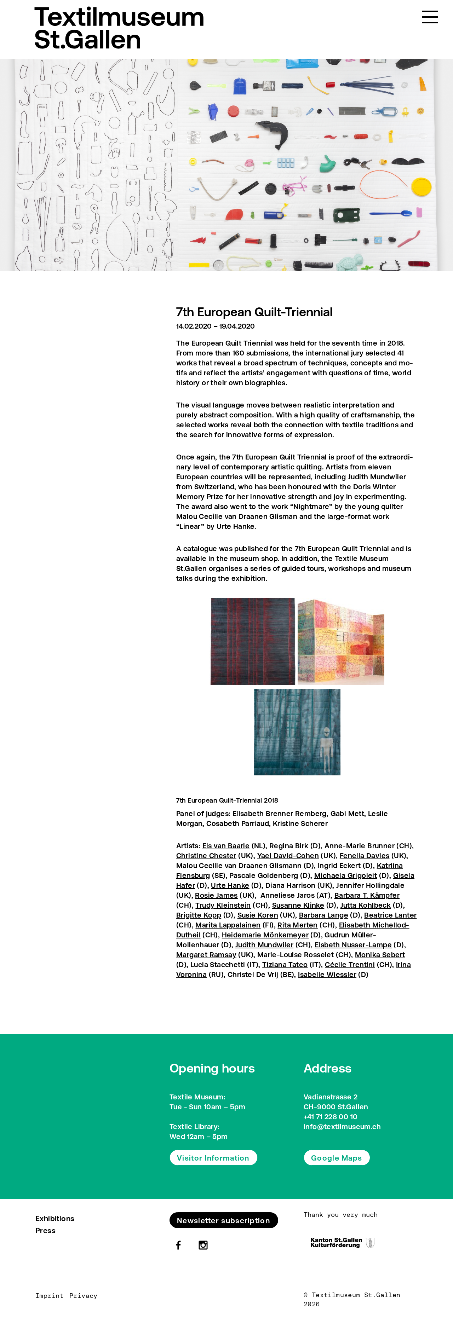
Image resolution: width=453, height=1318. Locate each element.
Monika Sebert (380, 954)
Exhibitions (54, 1218)
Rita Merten (297, 925)
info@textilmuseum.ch (342, 1126)
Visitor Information (213, 1158)
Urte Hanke (230, 885)
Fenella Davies (365, 855)
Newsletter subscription (223, 1220)
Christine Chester (206, 855)
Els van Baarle (226, 846)
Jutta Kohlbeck (365, 905)
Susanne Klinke (298, 905)
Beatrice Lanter (390, 915)
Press (45, 1230)
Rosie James (216, 895)
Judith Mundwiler (264, 945)
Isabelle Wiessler (327, 974)
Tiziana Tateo (285, 964)
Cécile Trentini (350, 964)
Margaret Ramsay (206, 954)
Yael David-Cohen (288, 855)
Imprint (49, 1295)
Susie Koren (257, 915)
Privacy (83, 1295)
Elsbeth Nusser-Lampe (353, 945)
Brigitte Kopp (198, 915)
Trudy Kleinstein (223, 905)
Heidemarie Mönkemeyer (265, 935)
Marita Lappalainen (227, 925)
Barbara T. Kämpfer (367, 895)
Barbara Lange (323, 915)
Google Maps (336, 1158)
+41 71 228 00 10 (330, 1116)
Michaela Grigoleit (345, 875)
